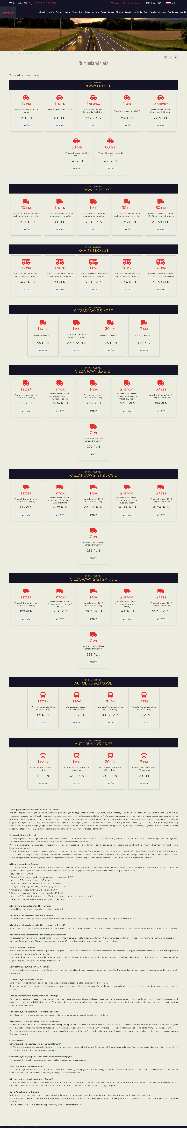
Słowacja (119, 12)
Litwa (81, 12)
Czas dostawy (173, 12)
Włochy (153, 12)
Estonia (74, 12)
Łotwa (87, 12)
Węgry (146, 12)
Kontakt (183, 12)
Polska (103, 12)
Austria (51, 12)
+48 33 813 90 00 (44, 3)
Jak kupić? (42, 12)
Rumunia (111, 12)
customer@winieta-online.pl (127, 3)
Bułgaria (59, 12)
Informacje (162, 12)
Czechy (67, 12)
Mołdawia (95, 12)
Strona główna (16, 53)
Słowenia (128, 12)
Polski (173, 3)
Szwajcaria (138, 12)
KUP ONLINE (154, 3)
